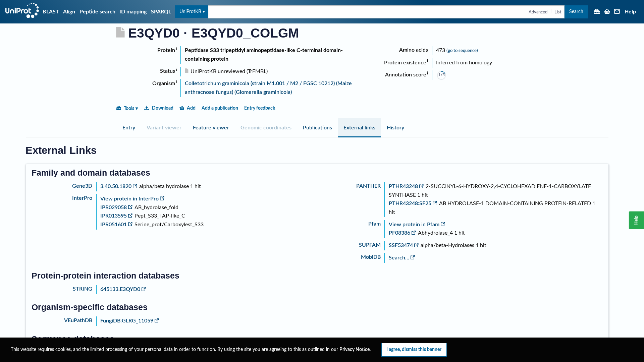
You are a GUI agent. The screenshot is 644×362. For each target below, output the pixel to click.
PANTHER (368, 186)
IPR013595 (113, 216)
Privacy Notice (354, 349)
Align (69, 11)
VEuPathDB (78, 320)
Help (630, 11)
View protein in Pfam (414, 224)
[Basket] (607, 12)
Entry (128, 127)
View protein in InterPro (129, 198)
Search (576, 11)
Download (162, 108)
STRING (82, 289)
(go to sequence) (462, 51)
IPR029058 (113, 207)
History (395, 127)
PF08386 (399, 233)
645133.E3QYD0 (120, 289)
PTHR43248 (403, 186)
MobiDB (371, 257)
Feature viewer (211, 127)
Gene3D (82, 186)
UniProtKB (190, 11)
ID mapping (133, 11)
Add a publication (220, 108)
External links (359, 127)
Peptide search (97, 11)
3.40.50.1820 (115, 186)
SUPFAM (370, 245)
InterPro (82, 198)
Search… (399, 257)
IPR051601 (113, 224)
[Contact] (617, 12)
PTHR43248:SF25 (410, 203)
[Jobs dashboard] (597, 12)
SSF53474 (401, 245)
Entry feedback (259, 108)
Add (191, 108)
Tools (129, 108)
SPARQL (161, 11)
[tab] (129, 127)
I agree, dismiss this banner (413, 349)
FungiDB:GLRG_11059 (126, 320)
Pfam (374, 224)
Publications (317, 127)
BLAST (51, 11)
